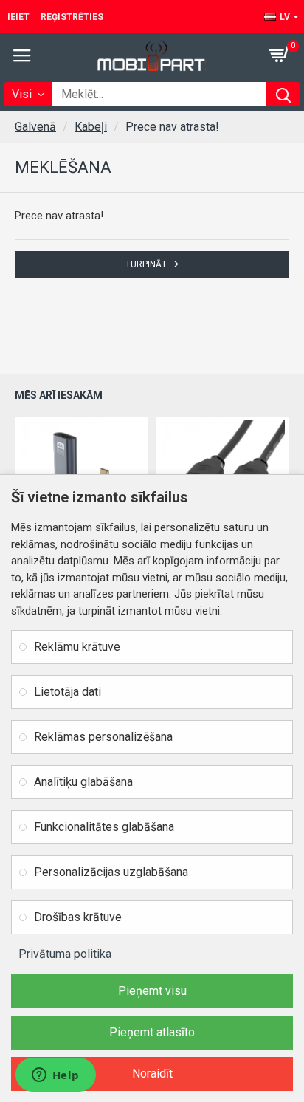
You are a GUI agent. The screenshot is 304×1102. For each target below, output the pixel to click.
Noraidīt (152, 1074)
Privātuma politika (64, 954)
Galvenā (35, 127)
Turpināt (146, 264)
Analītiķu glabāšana (83, 782)
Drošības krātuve (78, 917)
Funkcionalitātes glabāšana (104, 827)
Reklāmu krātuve (77, 647)
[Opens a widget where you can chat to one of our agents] (55, 1076)
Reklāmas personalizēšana (103, 737)
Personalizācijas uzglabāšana (111, 872)
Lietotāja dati (67, 692)
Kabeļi (91, 127)
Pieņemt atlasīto (152, 1032)
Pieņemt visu (152, 991)
